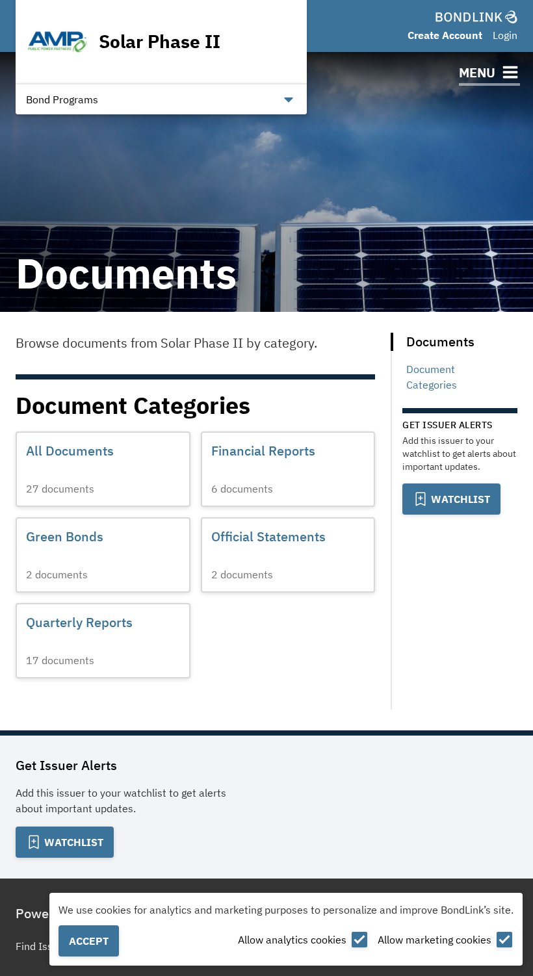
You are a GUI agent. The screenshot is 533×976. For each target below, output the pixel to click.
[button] (103, 469)
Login (505, 35)
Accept (89, 940)
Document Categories (431, 377)
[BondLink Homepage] (476, 16)
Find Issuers (44, 946)
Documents (440, 341)
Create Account (445, 35)
